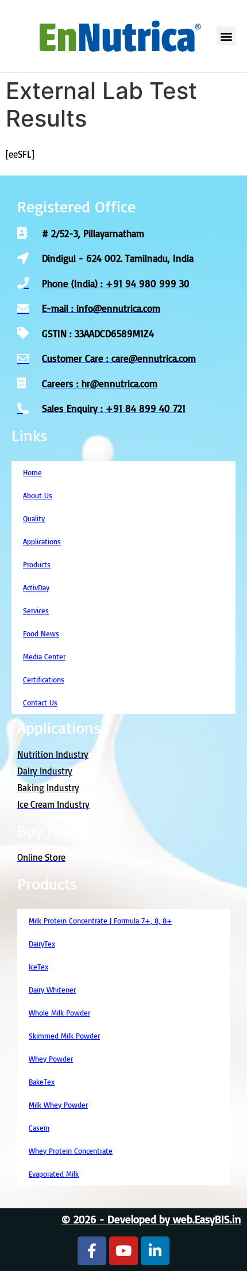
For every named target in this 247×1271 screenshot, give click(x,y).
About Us (37, 495)
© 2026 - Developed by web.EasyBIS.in (151, 1219)
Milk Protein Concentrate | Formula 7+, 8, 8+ (100, 920)
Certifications (43, 679)
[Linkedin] (155, 1250)
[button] (226, 35)
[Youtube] (123, 1250)
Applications (42, 541)
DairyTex (42, 943)
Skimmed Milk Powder (64, 1035)
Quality (34, 518)
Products (37, 564)
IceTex (38, 966)
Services (36, 610)
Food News (41, 633)
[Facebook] (92, 1250)
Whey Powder (51, 1058)
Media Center (44, 656)
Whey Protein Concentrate (71, 1150)
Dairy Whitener (52, 989)
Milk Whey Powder (58, 1104)
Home (32, 472)
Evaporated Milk (54, 1173)
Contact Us (40, 702)
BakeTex (42, 1081)
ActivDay (36, 587)
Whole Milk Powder (59, 1012)
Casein (39, 1127)
